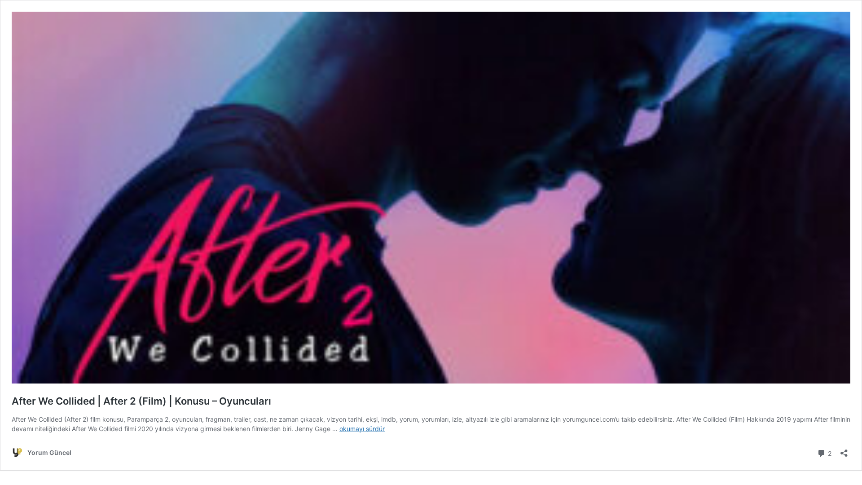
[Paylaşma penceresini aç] (844, 450)
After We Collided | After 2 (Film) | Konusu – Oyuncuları (141, 401)
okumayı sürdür (362, 428)
